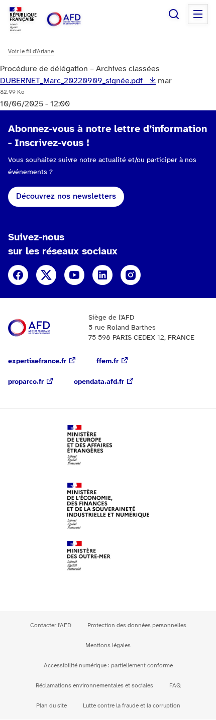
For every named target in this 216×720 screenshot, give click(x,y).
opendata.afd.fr (99, 382)
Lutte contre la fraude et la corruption (131, 705)
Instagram (131, 275)
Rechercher (174, 14)
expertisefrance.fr (37, 361)
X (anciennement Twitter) (46, 275)
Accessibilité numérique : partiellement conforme (108, 665)
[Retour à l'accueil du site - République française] (74, 19)
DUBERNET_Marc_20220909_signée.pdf (72, 81)
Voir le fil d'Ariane (31, 51)
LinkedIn (102, 275)
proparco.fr (26, 382)
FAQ (175, 685)
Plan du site (51, 705)
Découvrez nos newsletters (66, 196)
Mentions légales (108, 645)
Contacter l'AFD (50, 625)
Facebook (18, 275)
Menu (198, 14)
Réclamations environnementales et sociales (94, 685)
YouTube (74, 275)
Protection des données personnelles (136, 625)
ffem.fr (107, 361)
